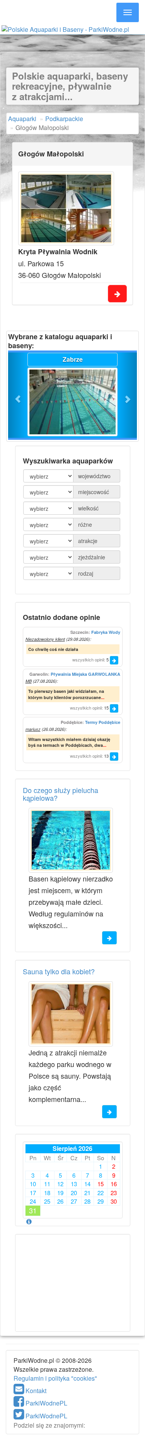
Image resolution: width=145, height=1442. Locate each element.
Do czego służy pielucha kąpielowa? (60, 794)
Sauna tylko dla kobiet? (59, 971)
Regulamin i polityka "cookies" (55, 1378)
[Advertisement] (73, 42)
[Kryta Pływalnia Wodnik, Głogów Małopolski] (66, 208)
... (102, 697)
